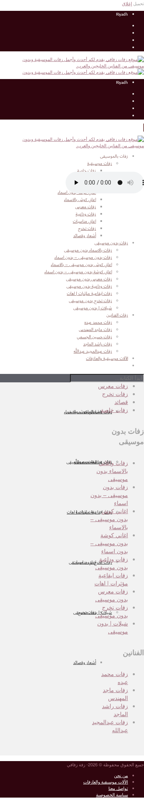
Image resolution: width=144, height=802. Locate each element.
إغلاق (127, 3)
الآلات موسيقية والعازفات (105, 781)
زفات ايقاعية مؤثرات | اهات (89, 512)
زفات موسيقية (99, 163)
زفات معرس (113, 386)
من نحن (121, 775)
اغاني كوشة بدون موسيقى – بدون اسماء (78, 272)
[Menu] (143, 128)
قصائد (121, 402)
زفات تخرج (115, 394)
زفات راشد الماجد (115, 710)
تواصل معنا (118, 788)
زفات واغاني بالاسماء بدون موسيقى (112, 471)
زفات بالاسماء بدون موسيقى (88, 250)
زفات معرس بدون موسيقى (89, 279)
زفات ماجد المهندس (115, 694)
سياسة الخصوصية (112, 794)
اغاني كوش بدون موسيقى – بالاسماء (81, 264)
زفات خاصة (114, 410)
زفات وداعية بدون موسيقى (89, 286)
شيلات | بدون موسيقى (92, 612)
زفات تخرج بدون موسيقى (90, 562)
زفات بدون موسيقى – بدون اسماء (83, 257)
